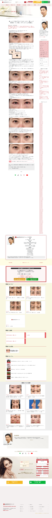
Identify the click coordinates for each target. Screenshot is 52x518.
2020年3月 (41, 171)
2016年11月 (41, 210)
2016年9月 (41, 212)
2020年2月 (41, 172)
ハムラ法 (20, 27)
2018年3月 (41, 194)
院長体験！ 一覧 (42, 58)
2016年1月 (41, 219)
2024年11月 (41, 122)
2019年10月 (41, 176)
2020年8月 (41, 166)
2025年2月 (41, 119)
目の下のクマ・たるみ (18, 26)
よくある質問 (31, 508)
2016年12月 (41, 209)
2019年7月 (41, 179)
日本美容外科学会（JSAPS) (30, 248)
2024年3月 (41, 130)
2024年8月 (41, 125)
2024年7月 (41, 126)
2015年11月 (41, 221)
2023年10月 (41, 134)
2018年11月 (41, 187)
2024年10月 (41, 123)
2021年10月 (41, 153)
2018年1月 (41, 196)
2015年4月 (41, 228)
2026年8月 (41, 103)
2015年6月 (41, 226)
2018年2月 (41, 195)
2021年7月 (41, 156)
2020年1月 (41, 173)
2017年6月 (41, 203)
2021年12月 (41, 151)
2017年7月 (41, 202)
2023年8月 (41, 136)
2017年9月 (41, 200)
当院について (21, 508)
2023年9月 (41, 135)
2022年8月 (41, 143)
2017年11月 (41, 198)
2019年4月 (41, 182)
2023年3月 (41, 140)
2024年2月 (41, 131)
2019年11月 (41, 175)
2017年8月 (41, 201)
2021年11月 (41, 152)
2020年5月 (41, 169)
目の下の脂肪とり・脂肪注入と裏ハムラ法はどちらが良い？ (20, 161)
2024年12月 (41, 121)
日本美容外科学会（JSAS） (30, 249)
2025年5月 (41, 116)
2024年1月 (41, 132)
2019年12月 (41, 174)
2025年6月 (41, 115)
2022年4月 (41, 147)
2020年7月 (41, 167)
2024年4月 (41, 129)
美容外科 (10, 26)
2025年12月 (41, 111)
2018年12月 (41, 186)
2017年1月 (41, 208)
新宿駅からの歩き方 (5, 510)
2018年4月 (41, 193)
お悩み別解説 (31, 506)
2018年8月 (41, 190)
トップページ (21, 504)
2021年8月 (41, 155)
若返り (11, 27)
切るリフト (16, 27)
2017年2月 (41, 207)
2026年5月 (41, 106)
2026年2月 (41, 109)
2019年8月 (41, 178)
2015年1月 (41, 231)
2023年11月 (41, 133)
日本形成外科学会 (30, 250)
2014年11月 (41, 233)
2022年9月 (41, 142)
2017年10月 (41, 199)
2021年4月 (41, 159)
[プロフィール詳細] (42, 36)
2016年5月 (41, 216)
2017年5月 (41, 204)
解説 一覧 (41, 63)
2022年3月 (41, 148)
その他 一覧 (41, 65)
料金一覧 (40, 504)
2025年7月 (41, 114)
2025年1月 (41, 120)
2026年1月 (41, 110)
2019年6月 (41, 180)
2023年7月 (41, 137)
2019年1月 (41, 185)
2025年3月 (41, 118)
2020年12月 (41, 163)
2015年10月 (41, 222)
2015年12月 (41, 220)
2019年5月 (41, 181)
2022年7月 (41, 144)
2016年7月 (41, 214)
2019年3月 (41, 183)
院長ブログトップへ (26, 262)
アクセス (40, 508)
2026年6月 (41, 105)
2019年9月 (41, 177)
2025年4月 (41, 117)
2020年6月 (41, 168)
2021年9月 (41, 154)
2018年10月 (41, 188)
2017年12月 (41, 197)
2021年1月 (41, 162)
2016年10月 (41, 211)
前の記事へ (11, 262)
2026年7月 (41, 104)
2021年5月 (41, 158)
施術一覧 (31, 504)
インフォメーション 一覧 (43, 61)
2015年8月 (41, 224)
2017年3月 (41, 206)
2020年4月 (41, 170)
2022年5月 (41, 146)
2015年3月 (41, 229)
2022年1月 (41, 150)
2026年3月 (41, 108)
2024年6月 (41, 127)
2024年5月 (41, 128)
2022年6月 (41, 145)
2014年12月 (41, 232)
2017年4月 (41, 205)
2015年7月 (41, 225)
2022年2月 (41, 149)
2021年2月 (41, 161)
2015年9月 (41, 223)
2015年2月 (41, 230)
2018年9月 (41, 189)
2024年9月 (41, 124)
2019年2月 (41, 184)
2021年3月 (41, 160)
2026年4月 (41, 107)
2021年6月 (41, 157)
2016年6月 (41, 215)
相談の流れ (21, 506)
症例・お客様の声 (41, 506)
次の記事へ (41, 262)
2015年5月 (41, 227)
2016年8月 (41, 213)
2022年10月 (41, 141)
